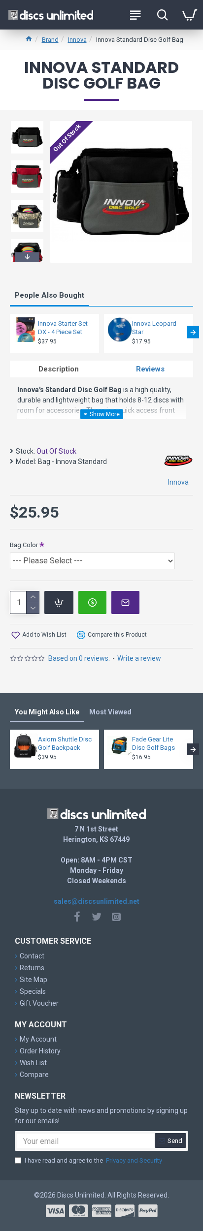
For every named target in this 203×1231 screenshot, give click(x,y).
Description (58, 369)
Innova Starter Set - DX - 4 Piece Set (64, 328)
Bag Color (24, 545)
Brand (50, 39)
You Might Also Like (47, 712)
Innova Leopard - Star (156, 328)
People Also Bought (49, 295)
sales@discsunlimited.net (96, 901)
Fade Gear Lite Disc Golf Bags (153, 743)
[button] (27, 122)
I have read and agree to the (93, 1160)
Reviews (150, 369)
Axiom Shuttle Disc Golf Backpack (65, 743)
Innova (77, 39)
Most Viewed (110, 712)
